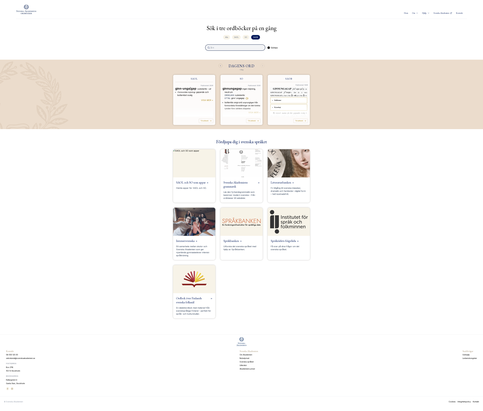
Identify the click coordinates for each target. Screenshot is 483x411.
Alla (226, 37)
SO (246, 37)
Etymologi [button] (277, 107)
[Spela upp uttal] (246, 98)
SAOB (255, 37)
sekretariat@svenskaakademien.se (20, 358)
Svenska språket (247, 362)
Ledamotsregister (469, 358)
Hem (406, 13)
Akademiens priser (247, 369)
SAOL (236, 37)
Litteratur (243, 365)
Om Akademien (246, 355)
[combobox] (235, 47)
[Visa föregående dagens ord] (220, 66)
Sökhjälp (466, 355)
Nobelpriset (244, 358)
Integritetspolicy (464, 402)
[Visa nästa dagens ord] (262, 66)
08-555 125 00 (12, 355)
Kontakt (459, 13)
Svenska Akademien (442, 13)
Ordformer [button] (277, 100)
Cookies (452, 402)
